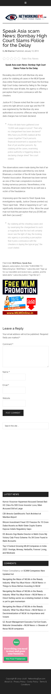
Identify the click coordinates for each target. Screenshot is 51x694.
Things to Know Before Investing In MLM (21, 586)
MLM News (26, 17)
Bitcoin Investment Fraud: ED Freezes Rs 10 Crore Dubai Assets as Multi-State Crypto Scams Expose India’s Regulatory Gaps (26, 525)
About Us (8, 682)
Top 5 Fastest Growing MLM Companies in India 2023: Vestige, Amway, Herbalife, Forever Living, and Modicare (25, 549)
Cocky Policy (32, 682)
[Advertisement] (25, 460)
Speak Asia (27, 263)
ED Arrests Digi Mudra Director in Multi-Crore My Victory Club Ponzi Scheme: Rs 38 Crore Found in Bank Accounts (25, 537)
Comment (8, 344)
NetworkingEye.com (36, 679)
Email (6, 385)
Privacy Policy (20, 682)
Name (6, 372)
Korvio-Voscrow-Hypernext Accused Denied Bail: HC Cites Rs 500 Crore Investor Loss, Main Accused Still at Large (25, 505)
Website (6, 398)
